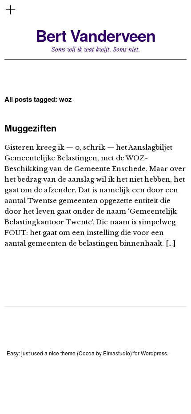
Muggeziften (30, 127)
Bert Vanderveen (95, 35)
